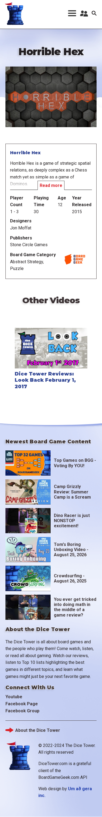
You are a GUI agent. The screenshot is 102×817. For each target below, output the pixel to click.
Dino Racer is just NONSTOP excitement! (72, 520)
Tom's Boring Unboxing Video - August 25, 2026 (71, 549)
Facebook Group (22, 710)
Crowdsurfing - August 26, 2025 (70, 578)
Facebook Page (21, 703)
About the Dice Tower (37, 730)
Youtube (13, 696)
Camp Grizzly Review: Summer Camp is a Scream (72, 491)
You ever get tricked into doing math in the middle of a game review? (75, 607)
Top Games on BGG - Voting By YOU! (75, 463)
